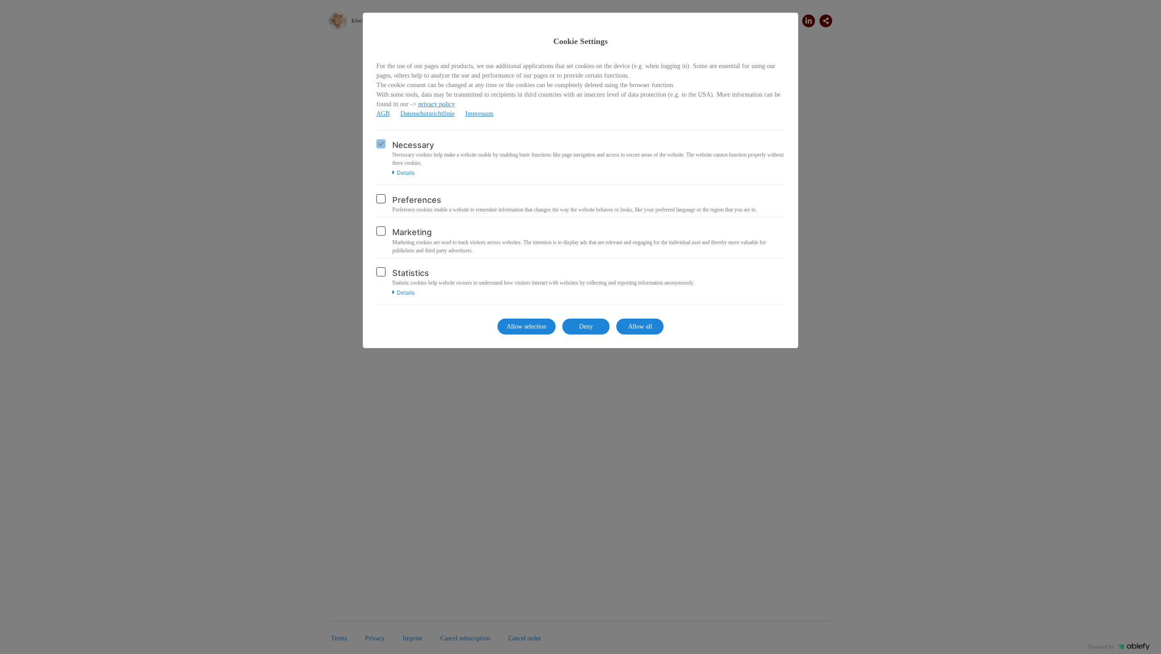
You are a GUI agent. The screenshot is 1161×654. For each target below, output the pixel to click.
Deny (586, 326)
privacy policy (436, 104)
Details (406, 173)
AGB (383, 113)
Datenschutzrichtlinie (427, 113)
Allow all (640, 326)
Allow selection (526, 326)
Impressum (479, 113)
